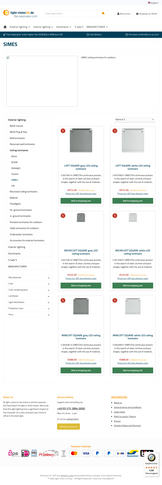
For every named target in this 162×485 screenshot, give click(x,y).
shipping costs (67, 475)
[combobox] (72, 13)
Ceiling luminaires (19, 150)
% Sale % (12, 260)
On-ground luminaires (21, 210)
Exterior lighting (17, 120)
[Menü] (157, 454)
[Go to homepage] (20, 14)
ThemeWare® (108, 478)
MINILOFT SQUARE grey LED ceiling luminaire (81, 337)
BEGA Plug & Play (18, 132)
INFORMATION (119, 397)
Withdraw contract (68, 426)
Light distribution (16, 302)
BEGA (14, 156)
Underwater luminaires (21, 234)
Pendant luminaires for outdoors (26, 222)
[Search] (103, 13)
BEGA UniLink (16, 126)
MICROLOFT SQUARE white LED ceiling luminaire (132, 252)
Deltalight (15, 168)
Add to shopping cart (81, 201)
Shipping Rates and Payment (127, 425)
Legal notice (119, 412)
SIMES (14, 179)
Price (11, 314)
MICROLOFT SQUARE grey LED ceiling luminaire (81, 252)
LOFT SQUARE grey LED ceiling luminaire (81, 167)
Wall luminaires (17, 138)
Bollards (14, 198)
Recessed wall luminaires (22, 144)
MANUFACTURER (17, 266)
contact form (72, 419)
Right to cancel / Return (125, 416)
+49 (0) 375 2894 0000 (71, 408)
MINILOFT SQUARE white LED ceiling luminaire (133, 337)
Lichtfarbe (13, 296)
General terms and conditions (127, 407)
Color (11, 283)
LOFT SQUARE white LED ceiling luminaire (132, 167)
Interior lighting (16, 247)
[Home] (5, 27)
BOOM (14, 162)
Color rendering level (18, 290)
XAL (13, 185)
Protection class (16, 308)
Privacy (117, 421)
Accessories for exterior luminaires (27, 240)
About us (118, 402)
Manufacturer (15, 277)
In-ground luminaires (20, 216)
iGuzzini (15, 174)
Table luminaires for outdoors (24, 228)
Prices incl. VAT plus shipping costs (81, 193)
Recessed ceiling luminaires (23, 191)
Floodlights (15, 204)
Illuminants (14, 253)
